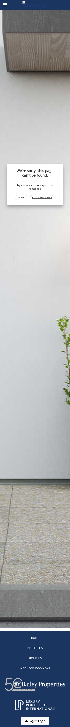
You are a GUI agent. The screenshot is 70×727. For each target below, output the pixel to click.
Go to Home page (42, 197)
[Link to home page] (35, 5)
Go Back (21, 197)
